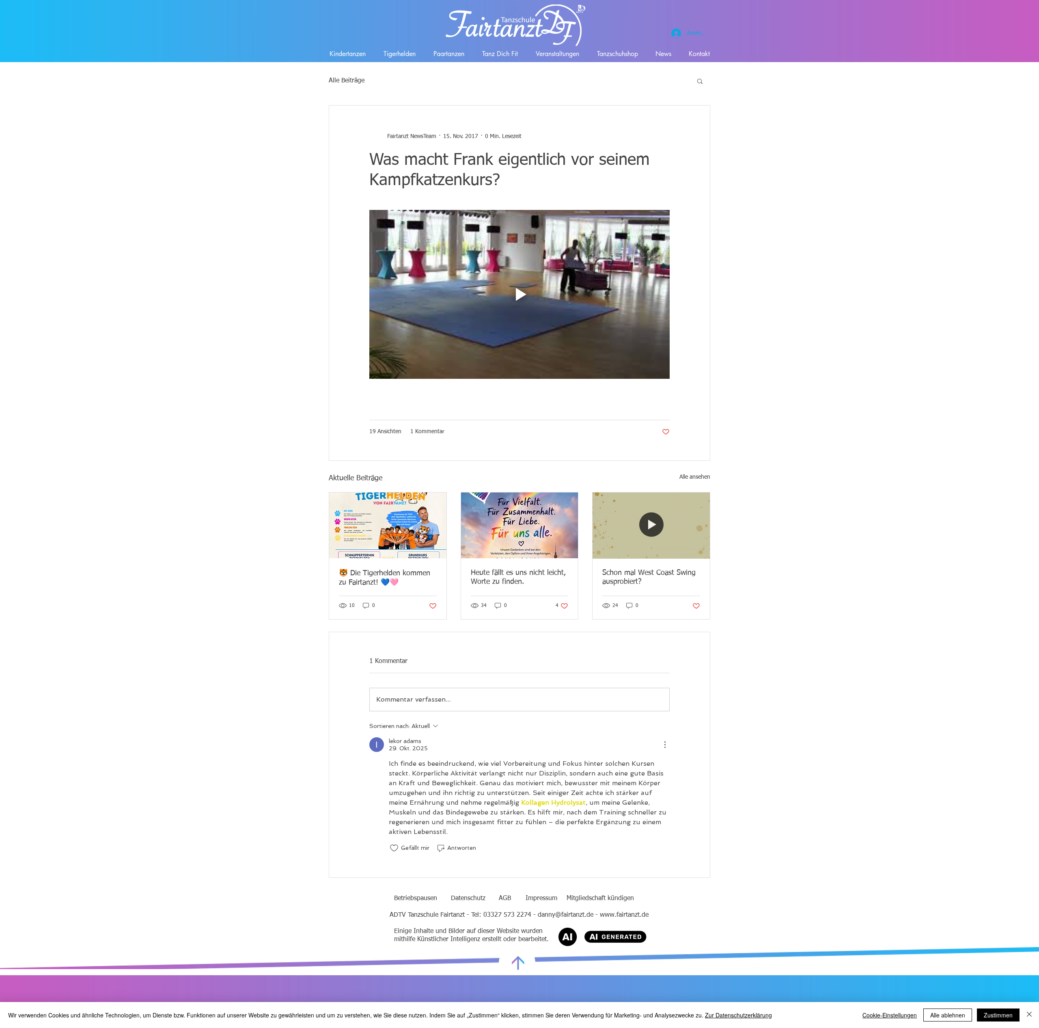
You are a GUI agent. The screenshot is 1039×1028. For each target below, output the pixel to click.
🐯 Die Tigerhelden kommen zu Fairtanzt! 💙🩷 (384, 578)
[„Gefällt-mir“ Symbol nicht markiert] (394, 848)
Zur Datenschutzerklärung (738, 1015)
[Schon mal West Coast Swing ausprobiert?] (651, 525)
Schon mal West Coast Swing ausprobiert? (649, 577)
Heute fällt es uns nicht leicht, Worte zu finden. (518, 577)
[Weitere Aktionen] (665, 744)
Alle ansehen (694, 477)
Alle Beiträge (346, 81)
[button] (700, 81)
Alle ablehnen (947, 1015)
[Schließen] (1029, 1015)
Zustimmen (998, 1015)
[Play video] (519, 294)
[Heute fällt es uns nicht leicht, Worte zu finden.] (519, 525)
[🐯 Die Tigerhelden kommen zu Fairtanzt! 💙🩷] (387, 525)
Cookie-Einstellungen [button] (889, 1015)
